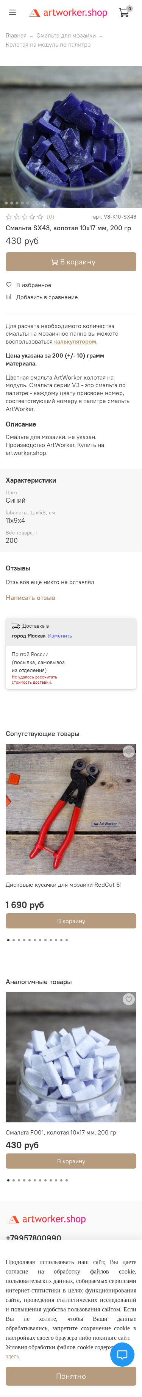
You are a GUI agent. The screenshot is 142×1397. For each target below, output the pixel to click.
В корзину (71, 921)
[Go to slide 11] (61, 940)
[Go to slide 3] (17, 203)
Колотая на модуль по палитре (48, 44)
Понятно (71, 1376)
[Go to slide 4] (22, 203)
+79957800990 (33, 1238)
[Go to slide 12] (67, 940)
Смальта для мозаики (66, 35)
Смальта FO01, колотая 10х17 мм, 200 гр (61, 1132)
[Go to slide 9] (51, 940)
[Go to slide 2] (11, 203)
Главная (16, 35)
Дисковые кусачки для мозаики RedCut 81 (64, 884)
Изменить (60, 635)
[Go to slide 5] (27, 203)
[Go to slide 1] (6, 203)
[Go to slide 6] (32, 203)
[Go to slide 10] (56, 940)
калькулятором (75, 341)
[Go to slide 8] (43, 203)
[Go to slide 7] (38, 203)
